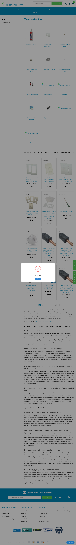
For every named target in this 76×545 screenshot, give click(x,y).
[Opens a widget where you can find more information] (70, 542)
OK (38, 279)
